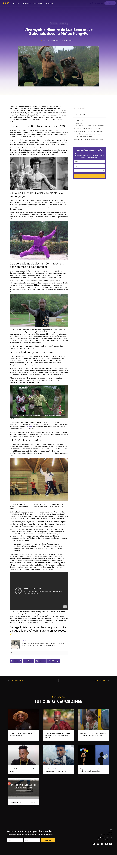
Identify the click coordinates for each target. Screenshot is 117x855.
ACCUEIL (16, 3)
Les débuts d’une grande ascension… (88, 134)
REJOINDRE (48, 840)
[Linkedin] (106, 844)
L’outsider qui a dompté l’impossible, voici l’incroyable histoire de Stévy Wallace (57, 735)
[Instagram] (102, 844)
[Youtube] (110, 844)
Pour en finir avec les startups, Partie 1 (23, 802)
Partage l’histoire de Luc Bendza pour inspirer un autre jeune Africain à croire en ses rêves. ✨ (90, 139)
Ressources (79, 123)
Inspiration (79, 120)
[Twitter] (11, 653)
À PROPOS (49, 3)
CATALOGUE (26, 3)
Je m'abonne (89, 176)
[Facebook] (94, 844)
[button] (16, 661)
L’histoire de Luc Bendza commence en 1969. (90, 126)
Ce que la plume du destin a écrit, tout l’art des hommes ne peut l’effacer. (90, 131)
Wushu (29, 426)
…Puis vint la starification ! (84, 136)
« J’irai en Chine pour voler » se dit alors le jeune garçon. (90, 128)
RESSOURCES (38, 3)
